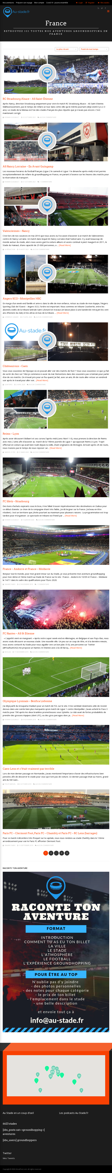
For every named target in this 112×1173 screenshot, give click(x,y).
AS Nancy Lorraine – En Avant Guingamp (28, 166)
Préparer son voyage (24, 3)
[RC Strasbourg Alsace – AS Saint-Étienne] (56, 94)
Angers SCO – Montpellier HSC (22, 298)
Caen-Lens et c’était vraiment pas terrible (28, 768)
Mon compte (39, 3)
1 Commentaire (46, 182)
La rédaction (10, 249)
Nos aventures (8, 3)
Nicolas (8, 652)
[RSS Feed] (98, 8)
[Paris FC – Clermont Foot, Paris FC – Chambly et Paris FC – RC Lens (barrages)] (56, 828)
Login (81, 3)
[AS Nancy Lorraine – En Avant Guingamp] (56, 161)
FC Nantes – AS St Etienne (18, 633)
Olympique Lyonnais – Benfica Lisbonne (27, 701)
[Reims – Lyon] (56, 428)
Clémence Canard (12, 317)
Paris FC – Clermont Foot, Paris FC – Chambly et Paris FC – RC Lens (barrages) (50, 833)
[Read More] (65, 245)
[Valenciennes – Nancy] (56, 226)
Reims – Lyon (11, 433)
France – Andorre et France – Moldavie (26, 569)
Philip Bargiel (10, 784)
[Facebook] (105, 8)
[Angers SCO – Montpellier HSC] (56, 293)
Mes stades (105, 3)
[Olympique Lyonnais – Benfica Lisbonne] (56, 696)
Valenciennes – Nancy (16, 231)
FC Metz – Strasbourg (16, 501)
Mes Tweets (9, 1158)
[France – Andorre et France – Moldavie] (56, 564)
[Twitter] (102, 8)
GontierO (8, 384)
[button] (74, 1082)
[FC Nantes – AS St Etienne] (56, 628)
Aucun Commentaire (48, 117)
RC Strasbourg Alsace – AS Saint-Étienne (28, 98)
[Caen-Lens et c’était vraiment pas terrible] (56, 764)
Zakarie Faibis (10, 584)
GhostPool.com (21, 1169)
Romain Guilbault (12, 117)
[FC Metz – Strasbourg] (56, 496)
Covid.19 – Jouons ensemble (57, 3)
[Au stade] (16, 19)
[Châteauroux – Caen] (56, 361)
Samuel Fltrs (10, 452)
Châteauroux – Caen (15, 366)
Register (91, 3)
